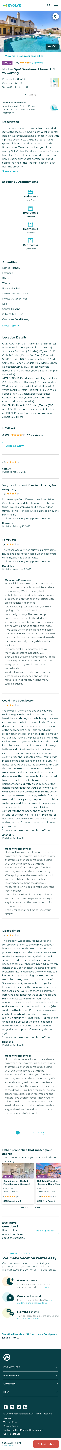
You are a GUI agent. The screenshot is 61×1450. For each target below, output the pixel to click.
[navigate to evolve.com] (6, 1357)
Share (32, 95)
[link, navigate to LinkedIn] (25, 1406)
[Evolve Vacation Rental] (12, 6)
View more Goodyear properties (24, 56)
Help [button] (6, 1392)
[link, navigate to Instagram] (12, 1406)
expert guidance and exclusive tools (35, 1301)
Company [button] (9, 1383)
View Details (8, 1445)
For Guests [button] (11, 1375)
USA (27, 1334)
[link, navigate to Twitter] (18, 1406)
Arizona (36, 1334)
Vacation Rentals (12, 1334)
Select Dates (46, 1444)
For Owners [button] (11, 1367)
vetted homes (43, 1287)
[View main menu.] (56, 5)
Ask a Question (45, 1230)
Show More (9, 171)
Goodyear (49, 1334)
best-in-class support (28, 1318)
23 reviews (37, 63)
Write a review (15, 445)
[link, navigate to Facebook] (5, 1406)
